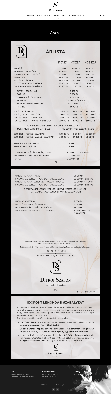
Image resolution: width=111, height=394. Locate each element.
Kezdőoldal (31, 15)
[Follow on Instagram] (104, 15)
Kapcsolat (55, 19)
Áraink (56, 15)
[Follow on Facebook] (100, 15)
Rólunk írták (48, 15)
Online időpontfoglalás (76, 15)
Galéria (63, 15)
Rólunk (39, 15)
